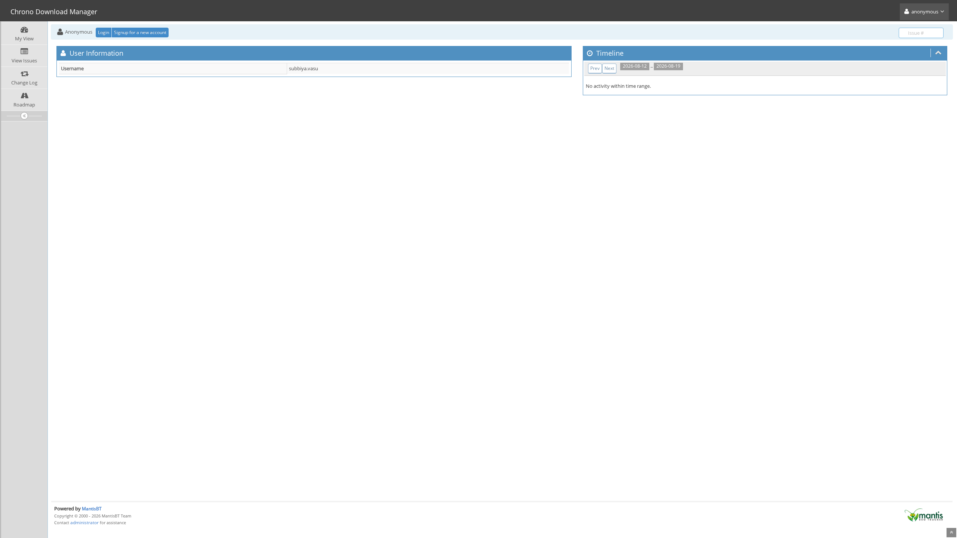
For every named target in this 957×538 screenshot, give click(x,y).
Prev (595, 68)
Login (103, 32)
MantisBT (92, 508)
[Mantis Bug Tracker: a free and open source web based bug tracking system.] (924, 514)
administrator (84, 522)
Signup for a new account (140, 32)
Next (609, 68)
